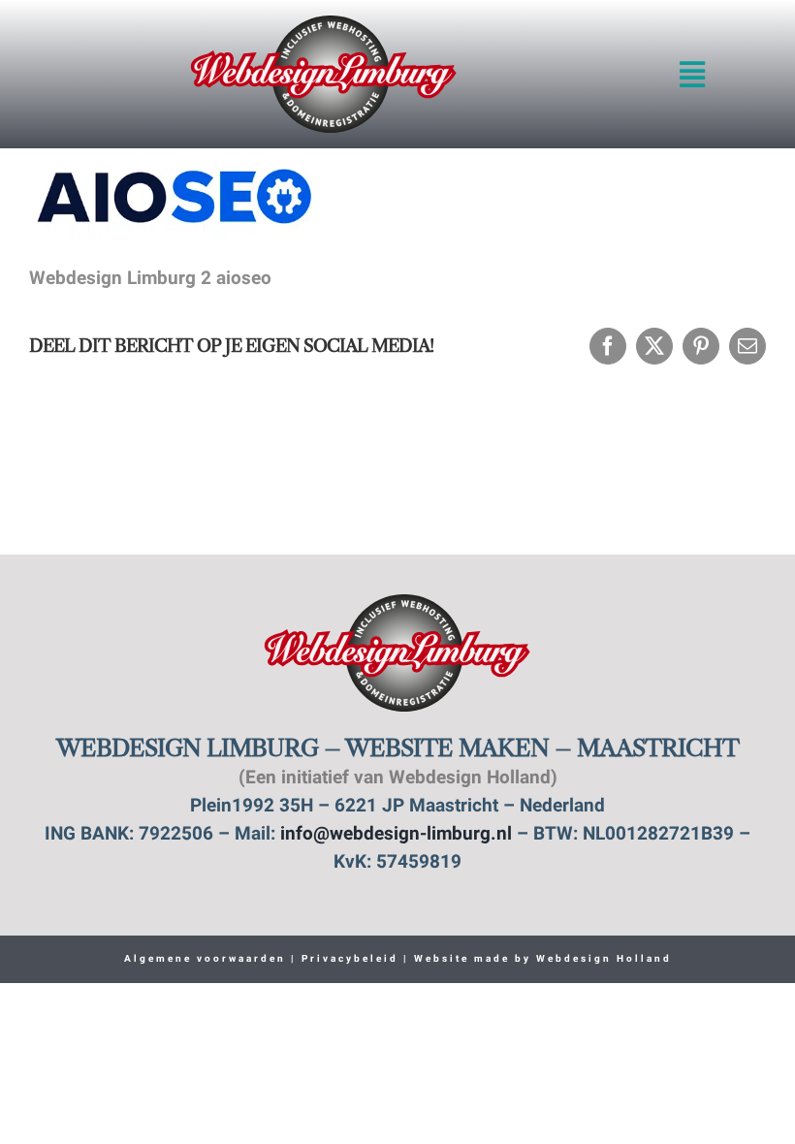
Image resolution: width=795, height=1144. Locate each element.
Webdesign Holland (604, 959)
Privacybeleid (347, 959)
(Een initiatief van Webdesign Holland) (397, 779)
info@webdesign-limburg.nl (396, 835)
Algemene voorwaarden (205, 959)
